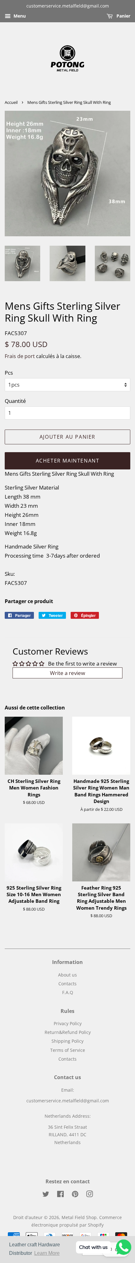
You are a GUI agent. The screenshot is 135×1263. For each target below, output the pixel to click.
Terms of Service (67, 1050)
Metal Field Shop (79, 1217)
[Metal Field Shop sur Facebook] (60, 1195)
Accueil (11, 102)
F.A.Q (67, 992)
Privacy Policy (68, 1023)
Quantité (15, 400)
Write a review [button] (67, 673)
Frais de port (20, 356)
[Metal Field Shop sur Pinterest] (75, 1195)
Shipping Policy (67, 1041)
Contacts (67, 984)
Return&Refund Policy (68, 1032)
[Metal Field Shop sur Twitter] (45, 1195)
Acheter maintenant (68, 460)
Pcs (9, 372)
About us (67, 975)
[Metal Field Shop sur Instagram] (89, 1195)
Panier (122, 16)
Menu (19, 16)
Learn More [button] (47, 1253)
